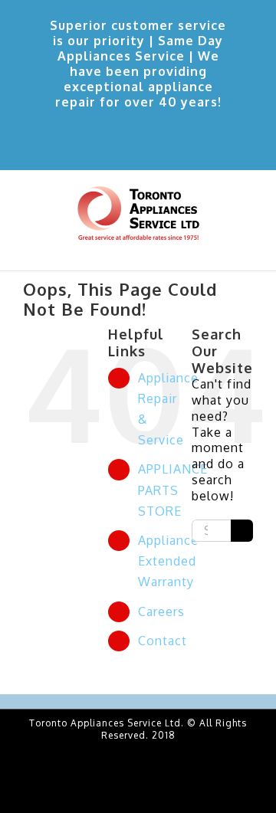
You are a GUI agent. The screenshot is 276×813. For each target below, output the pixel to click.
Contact (162, 640)
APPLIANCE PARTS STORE (173, 489)
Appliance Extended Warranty (168, 561)
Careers (161, 611)
